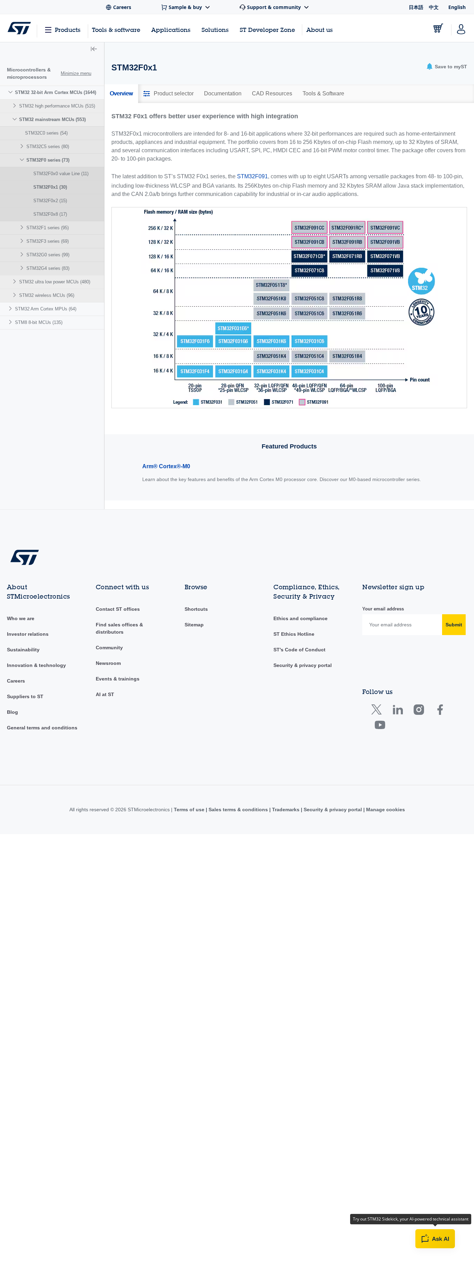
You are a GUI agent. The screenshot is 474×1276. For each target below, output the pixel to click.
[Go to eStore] (438, 28)
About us (319, 29)
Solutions (215, 29)
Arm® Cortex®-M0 (166, 466)
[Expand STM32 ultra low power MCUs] (15, 281)
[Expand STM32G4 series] (22, 268)
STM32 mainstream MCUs (52, 119)
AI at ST (105, 694)
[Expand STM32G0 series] (22, 254)
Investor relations (28, 634)
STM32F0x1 (50, 187)
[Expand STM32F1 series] (22, 227)
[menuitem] (52, 194)
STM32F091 (252, 176)
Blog (12, 712)
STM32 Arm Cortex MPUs (45, 308)
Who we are (20, 618)
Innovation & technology (36, 665)
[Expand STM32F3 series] (22, 241)
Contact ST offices (118, 609)
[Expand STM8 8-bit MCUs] (11, 322)
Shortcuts (196, 609)
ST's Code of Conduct (299, 649)
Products (68, 29)
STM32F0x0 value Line (60, 173)
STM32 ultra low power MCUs (54, 281)
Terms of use (190, 809)
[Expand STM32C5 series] (22, 146)
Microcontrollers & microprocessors (29, 73)
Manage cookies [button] (385, 809)
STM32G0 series (47, 254)
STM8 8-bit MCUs (38, 322)
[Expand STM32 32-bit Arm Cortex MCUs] (11, 92)
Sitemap (194, 624)
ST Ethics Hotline (293, 634)
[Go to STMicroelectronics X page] (378, 711)
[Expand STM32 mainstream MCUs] (15, 119)
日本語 (416, 7)
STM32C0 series (46, 133)
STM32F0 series (47, 160)
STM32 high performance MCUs (57, 106)
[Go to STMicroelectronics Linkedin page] (397, 711)
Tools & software (116, 29)
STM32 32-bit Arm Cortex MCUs (55, 92)
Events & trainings (117, 679)
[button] (94, 49)
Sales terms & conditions (238, 809)
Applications (171, 29)
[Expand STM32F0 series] (22, 160)
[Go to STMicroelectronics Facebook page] (439, 711)
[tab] (121, 93)
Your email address (383, 608)
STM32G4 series (47, 268)
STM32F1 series (47, 227)
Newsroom (108, 663)
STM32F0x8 (50, 214)
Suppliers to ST (25, 696)
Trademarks (286, 809)
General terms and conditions (42, 727)
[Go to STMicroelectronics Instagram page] (418, 711)
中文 (434, 7)
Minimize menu (76, 73)
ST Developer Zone (267, 30)
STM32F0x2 (50, 200)
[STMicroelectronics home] (19, 28)
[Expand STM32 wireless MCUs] (15, 295)
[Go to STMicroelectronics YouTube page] (379, 726)
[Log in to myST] (461, 28)
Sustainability (23, 649)
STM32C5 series (47, 146)
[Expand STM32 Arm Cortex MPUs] (11, 308)
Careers (16, 681)
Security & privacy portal (302, 665)
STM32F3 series (47, 241)
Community (109, 647)
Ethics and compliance (300, 618)
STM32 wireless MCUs (46, 295)
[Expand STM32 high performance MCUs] (15, 106)
